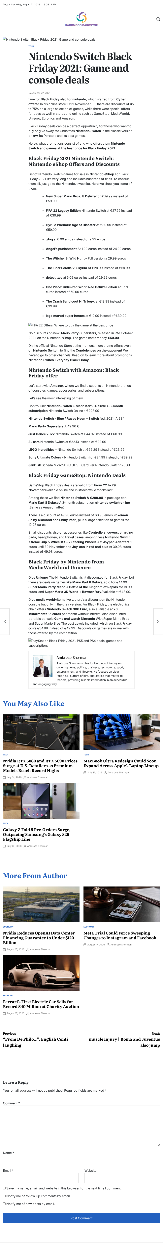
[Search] (158, 19)
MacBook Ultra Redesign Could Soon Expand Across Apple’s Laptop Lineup (121, 763)
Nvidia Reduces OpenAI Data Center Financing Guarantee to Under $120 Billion (39, 937)
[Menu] (5, 19)
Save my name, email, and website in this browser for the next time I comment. (63, 1188)
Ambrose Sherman (37, 777)
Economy (8, 927)
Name (8, 1153)
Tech (31, 46)
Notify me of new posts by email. (30, 1204)
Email (8, 1170)
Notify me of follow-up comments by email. (38, 1196)
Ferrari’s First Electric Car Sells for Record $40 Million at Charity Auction (41, 1003)
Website (90, 1170)
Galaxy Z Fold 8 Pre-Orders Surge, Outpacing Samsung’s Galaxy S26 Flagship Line (37, 834)
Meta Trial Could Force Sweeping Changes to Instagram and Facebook (119, 935)
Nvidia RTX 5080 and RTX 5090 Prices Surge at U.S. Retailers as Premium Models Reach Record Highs (40, 765)
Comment (11, 1103)
